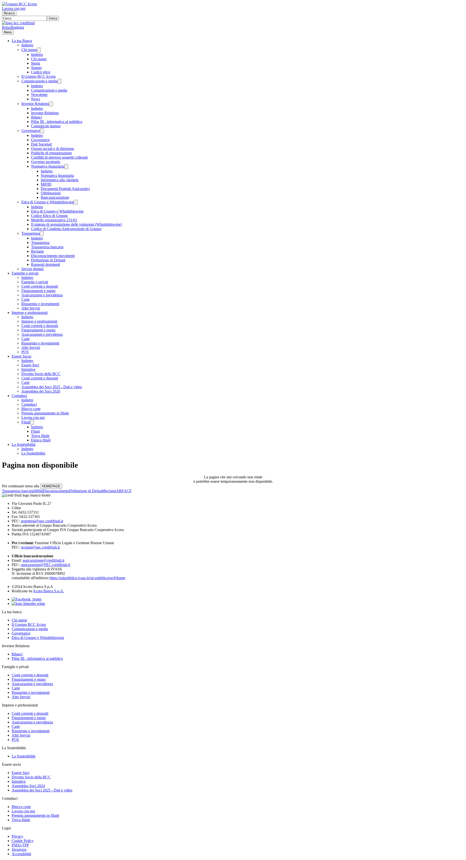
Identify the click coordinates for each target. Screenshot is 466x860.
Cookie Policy (22, 841)
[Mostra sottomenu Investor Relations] (51, 103)
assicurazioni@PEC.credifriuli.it (45, 565)
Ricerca (9, 13)
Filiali (25, 422)
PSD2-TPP (20, 845)
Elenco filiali (40, 440)
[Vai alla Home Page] (18, 23)
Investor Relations (35, 104)
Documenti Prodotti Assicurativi (65, 189)
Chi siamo (29, 50)
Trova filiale (40, 436)
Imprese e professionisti (30, 312)
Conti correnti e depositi (39, 286)
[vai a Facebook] (27, 599)
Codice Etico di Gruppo (49, 216)
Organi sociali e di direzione (52, 148)
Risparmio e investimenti (40, 304)
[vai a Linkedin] (28, 604)
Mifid (38, 491)
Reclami (37, 251)
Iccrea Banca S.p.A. (48, 591)
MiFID (46, 184)
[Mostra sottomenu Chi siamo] (39, 49)
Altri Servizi (30, 308)
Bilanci (36, 117)
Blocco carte (31, 409)
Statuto (36, 68)
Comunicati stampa (45, 126)
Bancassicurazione (55, 197)
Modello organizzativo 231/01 (54, 220)
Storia (35, 63)
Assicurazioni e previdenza (42, 295)
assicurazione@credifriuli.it (43, 560)
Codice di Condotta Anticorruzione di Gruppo (66, 229)
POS (25, 352)
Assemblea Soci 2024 (28, 786)
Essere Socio (21, 356)
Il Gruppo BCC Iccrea (38, 76)
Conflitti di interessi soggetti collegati (59, 157)
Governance (30, 131)
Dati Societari (41, 144)
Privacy (17, 836)
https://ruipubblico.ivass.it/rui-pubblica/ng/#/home (87, 578)
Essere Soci (30, 365)
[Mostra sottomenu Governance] (42, 130)
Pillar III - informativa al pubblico (56, 122)
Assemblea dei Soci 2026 (40, 391)
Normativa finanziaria (47, 166)
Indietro (27, 45)
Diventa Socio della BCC (40, 374)
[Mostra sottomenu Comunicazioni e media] (59, 81)
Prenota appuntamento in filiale (45, 413)
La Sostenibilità (23, 444)
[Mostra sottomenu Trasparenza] (42, 233)
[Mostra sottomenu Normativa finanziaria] (66, 166)
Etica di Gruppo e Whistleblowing (47, 202)
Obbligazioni (51, 193)
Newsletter (39, 95)
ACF (128, 491)
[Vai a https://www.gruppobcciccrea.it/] (19, 4)
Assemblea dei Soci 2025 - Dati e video (51, 387)
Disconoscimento (56, 491)
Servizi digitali (32, 269)
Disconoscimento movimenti (53, 256)
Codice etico (40, 72)
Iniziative (28, 369)
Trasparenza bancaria (47, 247)
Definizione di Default (48, 260)
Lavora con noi (13, 8)
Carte (25, 299)
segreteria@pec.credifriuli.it (42, 521)
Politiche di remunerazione (51, 153)
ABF (120, 491)
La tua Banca (22, 41)
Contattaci (19, 396)
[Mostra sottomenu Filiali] (32, 422)
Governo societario (45, 162)
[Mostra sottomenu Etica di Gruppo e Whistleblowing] (76, 202)
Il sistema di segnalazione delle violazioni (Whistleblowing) (76, 224)
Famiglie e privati (25, 273)
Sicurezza (19, 849)
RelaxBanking (13, 27)
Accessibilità (21, 854)
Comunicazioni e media (39, 81)
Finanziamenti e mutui (38, 291)
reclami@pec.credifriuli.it (40, 547)
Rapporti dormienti (45, 264)
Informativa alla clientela (59, 180)
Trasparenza (30, 233)
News (35, 99)
